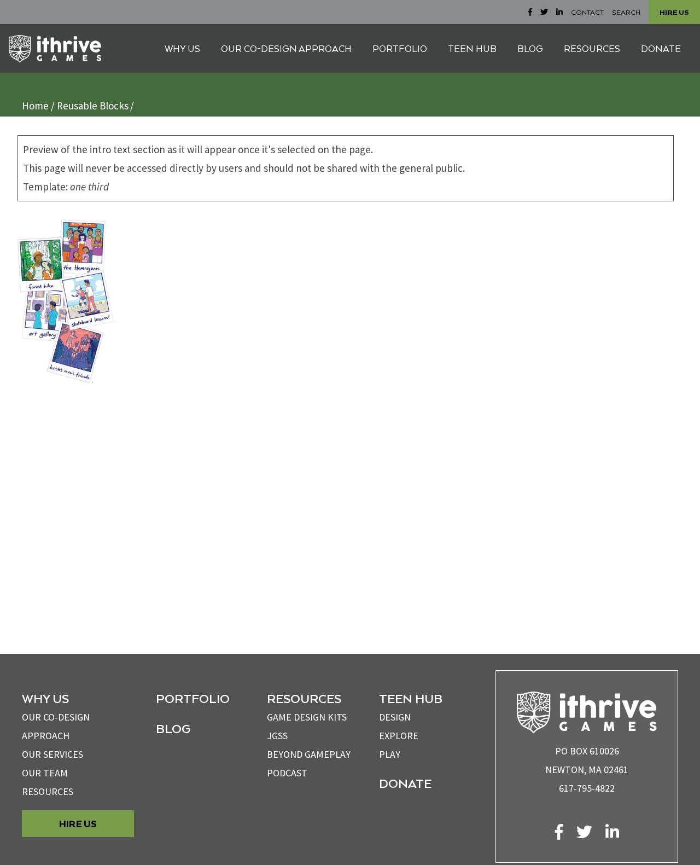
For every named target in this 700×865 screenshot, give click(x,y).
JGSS (277, 735)
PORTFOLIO (399, 48)
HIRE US (674, 12)
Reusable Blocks (93, 105)
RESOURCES (592, 48)
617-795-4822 (587, 788)
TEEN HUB (472, 48)
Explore (398, 735)
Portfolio (193, 698)
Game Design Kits (307, 717)
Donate (405, 783)
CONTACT (587, 12)
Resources (47, 791)
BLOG (530, 48)
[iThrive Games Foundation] (55, 48)
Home (35, 105)
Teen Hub (410, 698)
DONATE (661, 48)
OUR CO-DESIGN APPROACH (286, 48)
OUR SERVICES (52, 754)
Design (395, 717)
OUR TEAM (45, 773)
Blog (173, 728)
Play (389, 754)
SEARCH (626, 12)
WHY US (182, 48)
